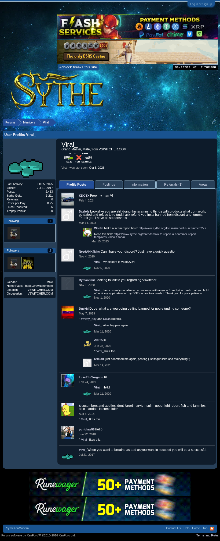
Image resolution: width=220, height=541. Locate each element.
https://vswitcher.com (39, 285)
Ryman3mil (87, 280)
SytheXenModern (17, 528)
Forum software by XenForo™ (38, 535)
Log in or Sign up (201, 4)
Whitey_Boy (89, 318)
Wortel (98, 228)
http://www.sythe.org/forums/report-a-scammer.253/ (172, 228)
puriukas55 (86, 429)
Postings (108, 184)
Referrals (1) (173, 184)
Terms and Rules (207, 535)
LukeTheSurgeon (91, 377)
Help (186, 528)
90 (51, 211)
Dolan (107, 318)
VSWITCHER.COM (40, 289)
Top (205, 528)
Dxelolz (84, 211)
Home (196, 528)
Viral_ (98, 261)
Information (139, 184)
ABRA (98, 339)
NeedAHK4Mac (89, 251)
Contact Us (173, 528)
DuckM (84, 308)
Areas (203, 184)
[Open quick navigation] (214, 122)
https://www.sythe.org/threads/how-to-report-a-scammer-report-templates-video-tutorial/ (145, 235)
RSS (212, 529)
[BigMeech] (27, 262)
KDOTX (84, 195)
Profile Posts (76, 184)
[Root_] (13, 233)
